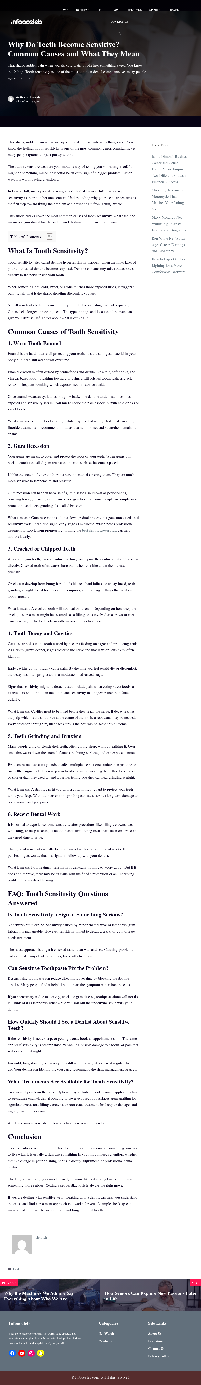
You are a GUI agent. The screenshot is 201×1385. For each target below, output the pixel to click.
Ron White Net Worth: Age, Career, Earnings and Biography (169, 244)
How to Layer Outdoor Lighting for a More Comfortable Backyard (169, 265)
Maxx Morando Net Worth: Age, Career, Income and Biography (169, 223)
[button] (119, 33)
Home (63, 10)
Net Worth (106, 1333)
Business (82, 10)
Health (17, 1269)
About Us (155, 1333)
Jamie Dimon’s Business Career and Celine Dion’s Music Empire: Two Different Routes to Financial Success (170, 169)
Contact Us (119, 21)
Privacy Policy (158, 1356)
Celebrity (105, 1341)
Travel (173, 10)
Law (115, 10)
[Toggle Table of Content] (47, 236)
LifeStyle (134, 10)
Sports (154, 10)
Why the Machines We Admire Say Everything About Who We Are (39, 1295)
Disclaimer (156, 1341)
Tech (101, 10)
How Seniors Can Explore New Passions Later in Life (150, 1295)
